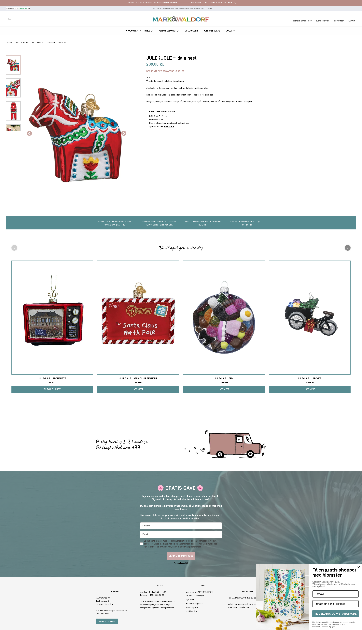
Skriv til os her (106, 621)
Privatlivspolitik (192, 607)
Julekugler (191, 30)
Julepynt (231, 30)
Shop (18, 42)
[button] (147, 78)
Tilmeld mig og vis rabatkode (335, 613)
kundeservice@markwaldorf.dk (113, 610)
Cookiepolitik (191, 611)
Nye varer (190, 599)
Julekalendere (211, 30)
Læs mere (169, 126)
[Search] (44, 19)
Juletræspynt (38, 42)
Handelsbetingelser (194, 603)
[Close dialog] (358, 567)
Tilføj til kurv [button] (52, 389)
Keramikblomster (169, 30)
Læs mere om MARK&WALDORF (199, 592)
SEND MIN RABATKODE (181, 556)
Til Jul (26, 42)
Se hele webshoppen (195, 595)
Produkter (131, 30)
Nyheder (148, 30)
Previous (29, 133)
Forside (9, 42)
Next (124, 133)
